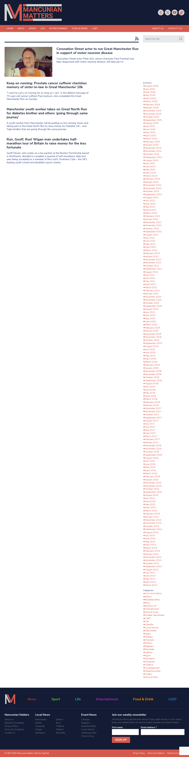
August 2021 (151, 272)
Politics (148, 643)
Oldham (149, 636)
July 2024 (150, 163)
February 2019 (152, 365)
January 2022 (152, 256)
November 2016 (153, 448)
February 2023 (152, 216)
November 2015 (153, 485)
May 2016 (150, 467)
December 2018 (153, 371)
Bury (147, 602)
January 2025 (152, 144)
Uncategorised (152, 667)
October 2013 (152, 563)
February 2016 (152, 476)
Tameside (150, 661)
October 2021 (152, 265)
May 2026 (150, 95)
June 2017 (150, 427)
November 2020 (153, 299)
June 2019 (150, 352)
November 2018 (153, 374)
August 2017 (151, 420)
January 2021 (152, 293)
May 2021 (150, 281)
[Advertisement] (163, 63)
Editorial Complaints (14, 722)
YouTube (175, 12)
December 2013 (153, 557)
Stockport (150, 658)
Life (43, 28)
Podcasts (149, 639)
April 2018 (150, 396)
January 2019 (152, 368)
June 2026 (150, 92)
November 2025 (153, 113)
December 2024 (153, 147)
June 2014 (150, 538)
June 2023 (150, 203)
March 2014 (151, 547)
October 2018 (152, 377)
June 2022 (150, 240)
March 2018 (151, 399)
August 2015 (151, 495)
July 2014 (150, 535)
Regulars (149, 646)
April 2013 (150, 581)
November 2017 (153, 411)
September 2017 (153, 417)
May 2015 (150, 504)
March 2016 (151, 473)
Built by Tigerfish (41, 753)
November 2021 (153, 262)
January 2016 (152, 479)
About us (158, 28)
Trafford (149, 664)
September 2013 (153, 566)
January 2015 (152, 516)
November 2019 (153, 337)
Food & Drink (80, 28)
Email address (149, 727)
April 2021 (150, 284)
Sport (32, 28)
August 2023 (151, 197)
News (21, 28)
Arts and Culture (153, 593)
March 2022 (151, 250)
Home (10, 28)
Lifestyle (149, 624)
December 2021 (153, 259)
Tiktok (181, 12)
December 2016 (153, 445)
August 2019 (151, 346)
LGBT (95, 28)
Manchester (150, 630)
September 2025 (153, 120)
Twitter (168, 12)
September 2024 (153, 157)
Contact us (175, 28)
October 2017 (152, 414)
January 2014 (152, 554)
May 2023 (150, 206)
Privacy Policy (11, 726)
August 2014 (151, 532)
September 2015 (153, 492)
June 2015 (150, 501)
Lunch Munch (151, 627)
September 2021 (153, 268)
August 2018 (151, 383)
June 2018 (150, 389)
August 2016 (151, 458)
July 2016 (150, 461)
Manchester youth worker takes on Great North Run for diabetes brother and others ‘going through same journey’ (47, 113)
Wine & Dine (151, 677)
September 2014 (153, 529)
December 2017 (153, 408)
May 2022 (150, 244)
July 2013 (150, 572)
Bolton (148, 596)
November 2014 (153, 523)
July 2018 (150, 386)
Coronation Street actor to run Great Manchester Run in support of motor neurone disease (97, 51)
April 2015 (150, 507)
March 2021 (151, 287)
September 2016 (153, 454)
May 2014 (150, 541)
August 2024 (151, 160)
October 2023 (152, 191)
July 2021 (150, 275)
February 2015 (152, 513)
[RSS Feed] (136, 38)
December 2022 (153, 222)
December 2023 (153, 185)
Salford (148, 652)
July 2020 (150, 312)
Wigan (148, 674)
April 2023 (150, 209)
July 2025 (150, 126)
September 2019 (153, 343)
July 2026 (150, 89)
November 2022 (153, 225)
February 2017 (152, 439)
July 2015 (150, 498)
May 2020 (150, 318)
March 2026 (151, 101)
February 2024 (152, 178)
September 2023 (153, 194)
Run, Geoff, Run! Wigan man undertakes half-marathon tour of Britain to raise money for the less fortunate (46, 143)
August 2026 (151, 85)
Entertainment (58, 28)
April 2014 (150, 544)
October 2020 (152, 303)
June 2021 (150, 278)
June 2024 (150, 166)
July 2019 (150, 349)
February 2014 (152, 550)
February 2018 (152, 402)
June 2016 (150, 464)
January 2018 (152, 405)
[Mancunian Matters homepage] (33, 12)
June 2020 (150, 315)
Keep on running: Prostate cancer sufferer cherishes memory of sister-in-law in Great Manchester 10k (47, 85)
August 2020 (151, 309)
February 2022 (152, 253)
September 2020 (153, 306)
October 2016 (152, 451)
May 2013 (150, 578)
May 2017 (150, 430)
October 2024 (152, 154)
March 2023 (151, 213)
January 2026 (152, 107)
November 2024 (153, 151)
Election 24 (150, 605)
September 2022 (153, 231)
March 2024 (151, 175)
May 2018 (150, 392)
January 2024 (152, 182)
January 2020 (152, 330)
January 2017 (152, 442)
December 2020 (153, 296)
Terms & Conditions (14, 729)
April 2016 (150, 470)
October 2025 (152, 116)
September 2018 (153, 380)
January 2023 (152, 219)
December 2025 (153, 110)
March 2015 (151, 510)
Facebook (161, 12)
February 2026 (152, 104)
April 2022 (150, 247)
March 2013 (151, 585)
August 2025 (151, 123)
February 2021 (152, 290)
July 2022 (150, 237)
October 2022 (152, 228)
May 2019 (150, 355)
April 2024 (150, 172)
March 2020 (151, 324)
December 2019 (153, 334)
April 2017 (150, 433)
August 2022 (151, 234)
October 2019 (152, 340)
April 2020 (150, 321)
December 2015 (153, 482)
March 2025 (151, 138)
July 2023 (150, 200)
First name (117, 727)
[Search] (180, 38)
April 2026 (150, 98)
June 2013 (150, 575)
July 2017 (150, 423)
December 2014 (153, 520)
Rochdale (149, 649)
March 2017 (151, 436)
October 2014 (152, 526)
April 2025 (150, 135)
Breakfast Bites (152, 599)
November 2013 (153, 560)
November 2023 (153, 188)
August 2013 (151, 569)
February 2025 (152, 141)
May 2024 (150, 169)
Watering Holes (152, 671)
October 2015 (152, 489)
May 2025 (150, 132)
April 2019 (150, 358)
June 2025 (150, 129)
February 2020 (152, 327)
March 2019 (151, 361)
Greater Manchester (154, 615)
